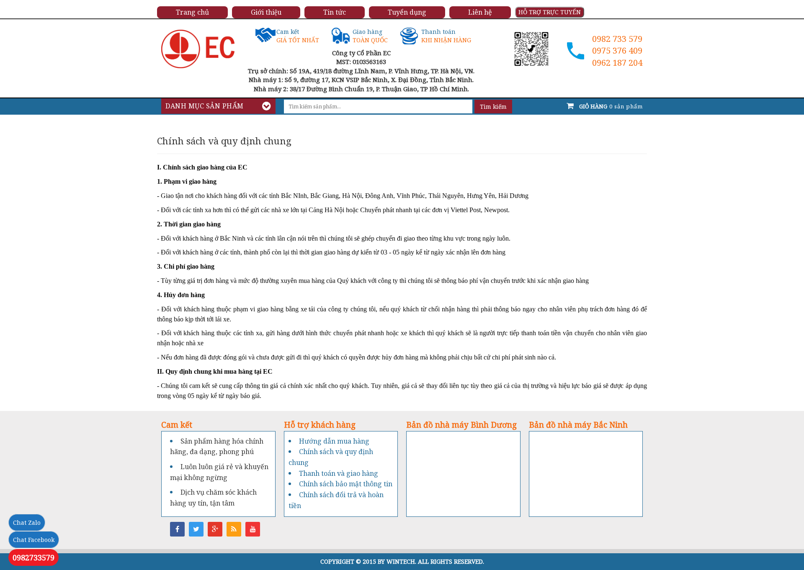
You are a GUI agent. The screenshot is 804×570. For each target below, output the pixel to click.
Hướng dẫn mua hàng (334, 441)
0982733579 (33, 557)
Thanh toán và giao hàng (338, 473)
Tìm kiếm (493, 106)
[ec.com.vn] (197, 48)
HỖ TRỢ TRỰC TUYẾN (549, 12)
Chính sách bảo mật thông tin (345, 483)
